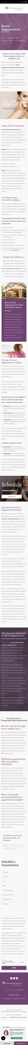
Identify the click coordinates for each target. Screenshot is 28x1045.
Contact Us (11, 496)
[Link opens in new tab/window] (11, 978)
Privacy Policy (5, 1017)
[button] (3, 1038)
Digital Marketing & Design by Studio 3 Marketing (14, 1011)
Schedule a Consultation (10, 863)
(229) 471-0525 (6, 2)
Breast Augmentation (13, 38)
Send (14, 968)
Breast (3, 38)
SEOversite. (19, 1014)
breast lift (16, 250)
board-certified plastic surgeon (11, 268)
